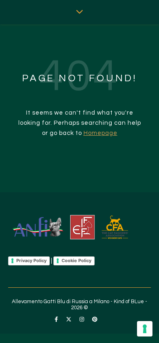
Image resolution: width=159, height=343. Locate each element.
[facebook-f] (57, 319)
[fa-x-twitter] (69, 319)
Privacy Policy (31, 260)
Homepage (100, 133)
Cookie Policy (76, 260)
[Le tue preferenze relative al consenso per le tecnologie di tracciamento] (144, 328)
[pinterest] (94, 319)
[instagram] (82, 319)
